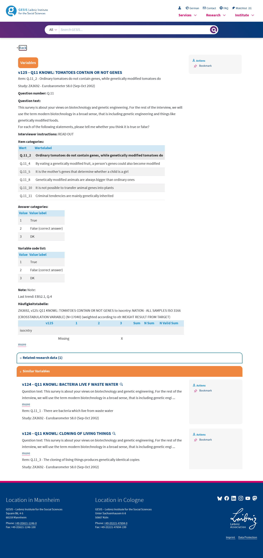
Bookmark (205, 66)
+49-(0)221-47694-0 (115, 523)
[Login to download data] (180, 8)
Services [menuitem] (185, 15)
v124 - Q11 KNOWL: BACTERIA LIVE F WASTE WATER (70, 385)
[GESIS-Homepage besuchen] (27, 10)
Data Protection (247, 537)
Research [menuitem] (213, 15)
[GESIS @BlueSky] (220, 498)
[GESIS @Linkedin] (233, 498)
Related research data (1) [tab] (42, 357)
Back (22, 48)
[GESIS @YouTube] (248, 498)
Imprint (230, 537)
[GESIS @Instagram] (240, 498)
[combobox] (131, 30)
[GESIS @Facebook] (226, 498)
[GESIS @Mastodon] (254, 498)
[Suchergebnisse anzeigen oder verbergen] (213, 29)
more (22, 344)
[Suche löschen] (207, 29)
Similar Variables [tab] (36, 371)
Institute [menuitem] (242, 15)
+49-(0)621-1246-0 (26, 523)
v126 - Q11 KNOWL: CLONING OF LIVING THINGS (66, 434)
